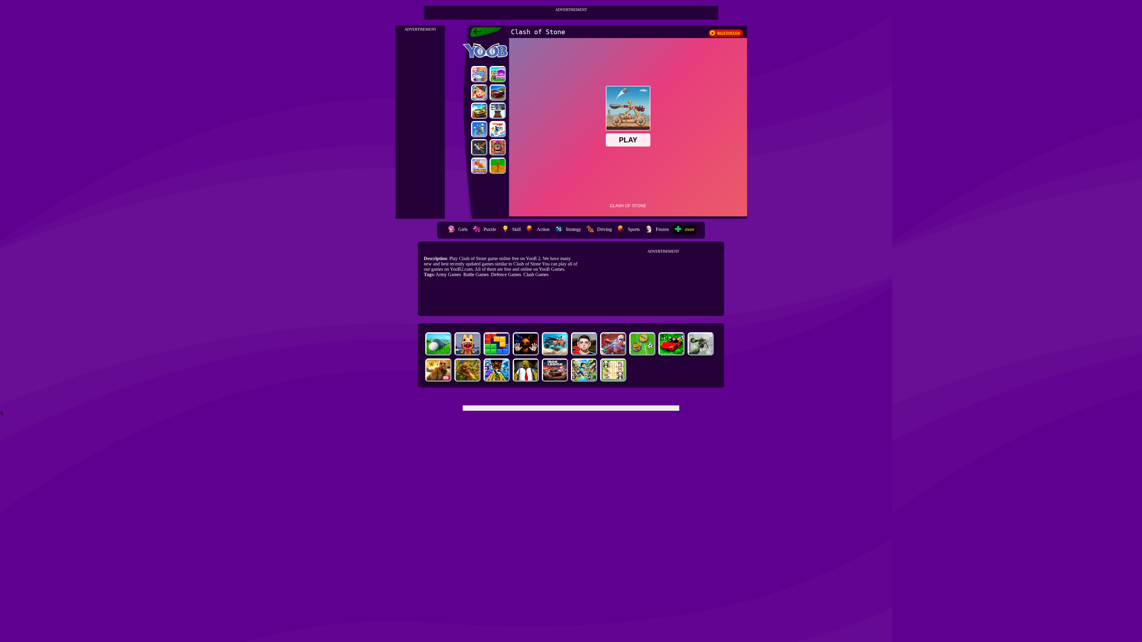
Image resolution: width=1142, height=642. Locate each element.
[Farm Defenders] (467, 378)
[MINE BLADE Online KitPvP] (584, 378)
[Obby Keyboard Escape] (497, 378)
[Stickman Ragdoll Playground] (479, 147)
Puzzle (490, 229)
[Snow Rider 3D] (498, 111)
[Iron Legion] (555, 378)
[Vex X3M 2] (498, 129)
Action (543, 229)
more (689, 229)
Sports (634, 229)
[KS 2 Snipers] (701, 352)
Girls (463, 229)
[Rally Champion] (498, 92)
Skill (516, 229)
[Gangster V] (438, 378)
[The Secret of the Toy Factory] (526, 352)
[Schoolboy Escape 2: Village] (584, 352)
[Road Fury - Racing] (555, 352)
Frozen (662, 229)
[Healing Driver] (479, 129)
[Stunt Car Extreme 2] (479, 111)
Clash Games (535, 274)
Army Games (448, 274)
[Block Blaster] (497, 352)
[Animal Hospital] (467, 352)
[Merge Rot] (479, 74)
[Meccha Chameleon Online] (613, 352)
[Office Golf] (438, 352)
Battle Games (476, 274)
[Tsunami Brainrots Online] (498, 74)
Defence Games (506, 274)
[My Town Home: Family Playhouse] (479, 92)
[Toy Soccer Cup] (642, 352)
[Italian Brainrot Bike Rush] (498, 166)
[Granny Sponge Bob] (526, 378)
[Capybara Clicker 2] (479, 166)
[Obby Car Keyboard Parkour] (671, 352)
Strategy (573, 229)
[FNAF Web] (498, 147)
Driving (604, 229)
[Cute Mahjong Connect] (613, 378)
